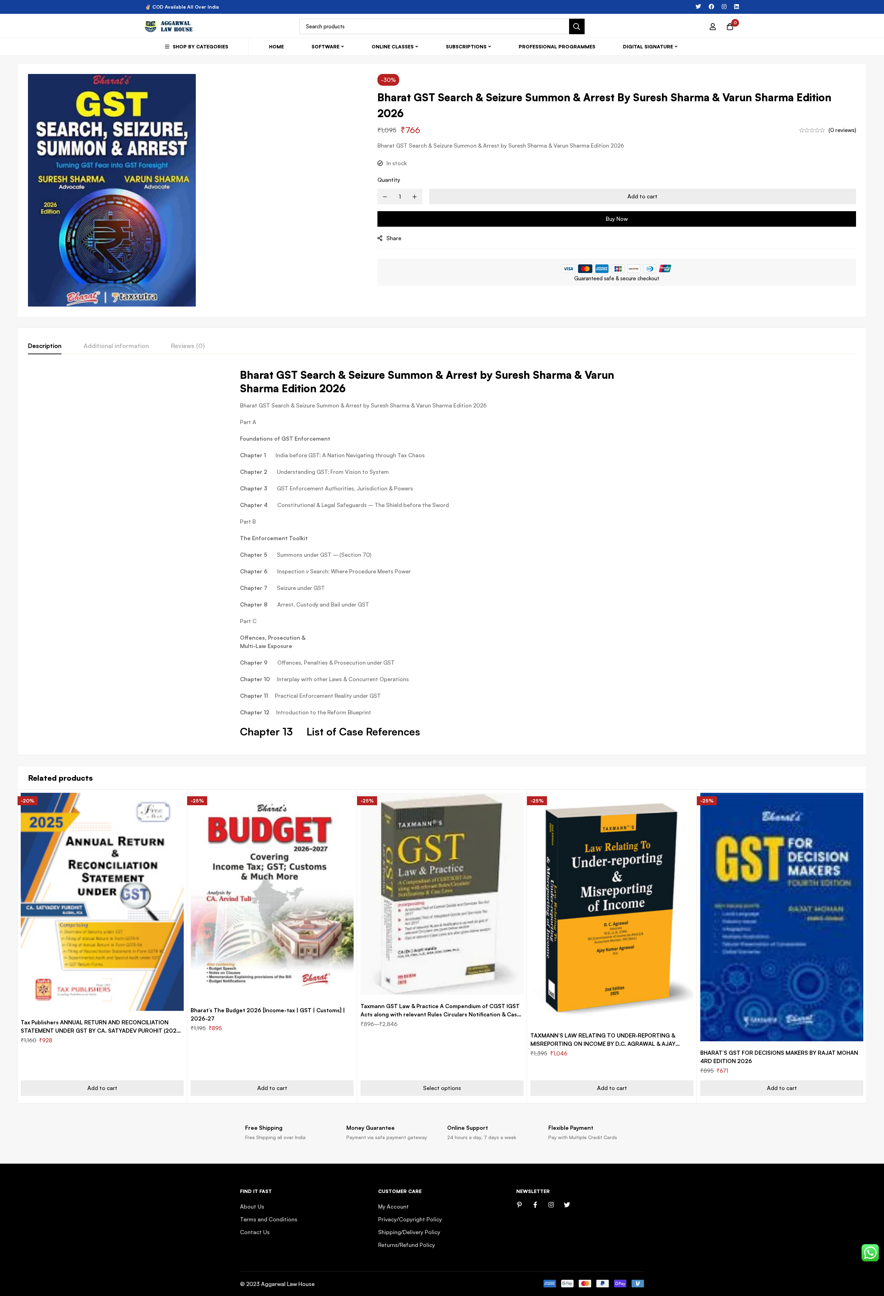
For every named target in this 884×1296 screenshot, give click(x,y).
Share (393, 238)
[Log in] (712, 26)
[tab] (44, 346)
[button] (102, 1088)
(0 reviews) (842, 129)
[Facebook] (711, 6)
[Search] (577, 26)
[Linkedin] (736, 6)
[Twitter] (698, 6)
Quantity (388, 179)
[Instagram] (724, 6)
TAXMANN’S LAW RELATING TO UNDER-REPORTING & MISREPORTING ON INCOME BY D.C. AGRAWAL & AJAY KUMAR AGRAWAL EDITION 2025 (602, 1043)
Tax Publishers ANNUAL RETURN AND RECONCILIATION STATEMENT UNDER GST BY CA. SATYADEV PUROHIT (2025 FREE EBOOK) (100, 1030)
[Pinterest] (519, 1205)
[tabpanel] (442, 556)
